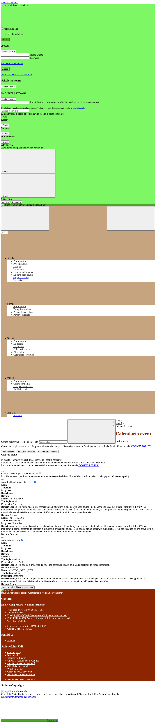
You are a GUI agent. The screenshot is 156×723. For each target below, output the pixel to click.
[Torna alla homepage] (78, 205)
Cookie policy (14, 652)
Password (34, 58)
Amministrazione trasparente (21, 674)
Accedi (5, 39)
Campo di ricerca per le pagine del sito (19, 442)
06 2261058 (17, 612)
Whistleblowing (15, 669)
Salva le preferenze (24, 587)
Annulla (5, 202)
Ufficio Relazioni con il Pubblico (23, 660)
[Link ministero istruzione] (14, 5)
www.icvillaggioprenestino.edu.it (17, 482)
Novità (119, 423)
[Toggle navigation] (25, 218)
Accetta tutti (47, 452)
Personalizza (8, 452)
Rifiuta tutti (26, 452)
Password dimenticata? (12, 63)
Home (119, 420)
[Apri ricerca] (131, 218)
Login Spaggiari (79, 108)
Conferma (16, 202)
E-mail (33, 102)
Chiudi (5, 125)
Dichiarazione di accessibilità (21, 663)
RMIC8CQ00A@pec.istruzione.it (41, 618)
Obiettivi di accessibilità (18, 666)
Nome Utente (36, 54)
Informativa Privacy (16, 658)
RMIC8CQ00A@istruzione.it (40, 615)
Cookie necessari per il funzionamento (20, 473)
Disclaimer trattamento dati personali (18, 697)
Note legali (12, 655)
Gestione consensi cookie (19, 671)
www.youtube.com (10, 540)
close (4, 232)
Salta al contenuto (9, 2)
